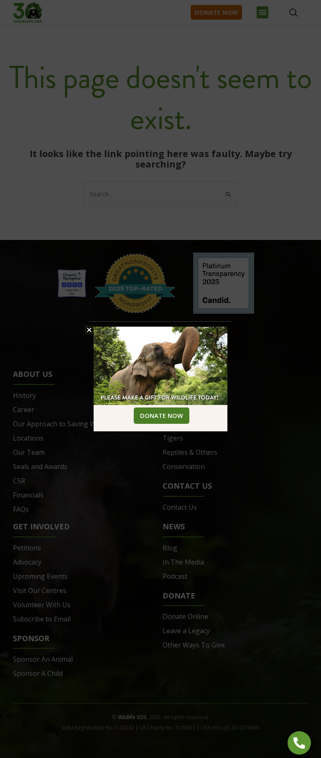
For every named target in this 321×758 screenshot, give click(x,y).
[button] (89, 330)
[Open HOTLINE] (299, 743)
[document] (160, 379)
